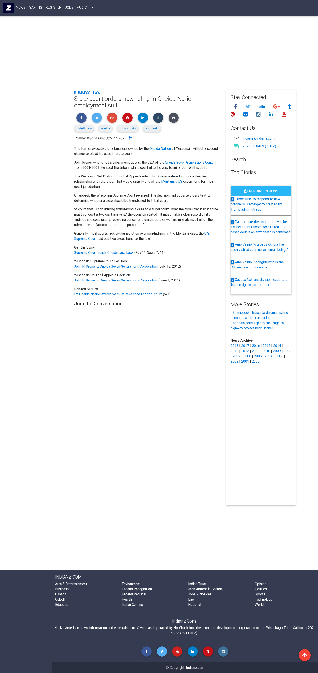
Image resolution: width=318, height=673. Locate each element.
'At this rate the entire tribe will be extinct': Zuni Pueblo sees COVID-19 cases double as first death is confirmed (261, 226)
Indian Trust (197, 584)
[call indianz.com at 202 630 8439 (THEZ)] (236, 145)
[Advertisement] (185, 54)
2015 (266, 345)
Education (62, 604)
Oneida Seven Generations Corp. (189, 162)
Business (82, 93)
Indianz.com (195, 667)
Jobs (69, 7)
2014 (277, 345)
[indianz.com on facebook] (236, 106)
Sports (260, 594)
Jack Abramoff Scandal (205, 589)
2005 (258, 356)
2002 (234, 361)
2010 (266, 351)
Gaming (35, 7)
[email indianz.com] (236, 138)
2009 (277, 351)
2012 (245, 351)
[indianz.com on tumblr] (289, 106)
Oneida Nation (160, 148)
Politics (261, 589)
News (21, 7)
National (194, 604)
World (259, 604)
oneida (105, 128)
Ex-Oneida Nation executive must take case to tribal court (118, 294)
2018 (234, 345)
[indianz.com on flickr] (246, 114)
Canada (60, 594)
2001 (245, 361)
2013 (234, 351)
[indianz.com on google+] (277, 106)
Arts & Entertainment (71, 584)
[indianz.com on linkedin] (271, 114)
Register (53, 7)
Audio (82, 7)
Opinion (260, 584)
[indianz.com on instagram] (259, 114)
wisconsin (151, 128)
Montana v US (171, 181)
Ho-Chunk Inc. (183, 628)
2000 (256, 361)
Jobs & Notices (199, 594)
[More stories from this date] (130, 138)
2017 (245, 345)
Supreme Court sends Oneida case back (104, 252)
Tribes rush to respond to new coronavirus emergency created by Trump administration (256, 204)
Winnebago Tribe (278, 628)
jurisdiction (84, 128)
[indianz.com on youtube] (284, 114)
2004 (269, 356)
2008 (287, 351)
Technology (263, 599)
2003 (279, 356)
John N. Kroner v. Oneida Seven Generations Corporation (116, 266)
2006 (247, 356)
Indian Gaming (132, 604)
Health (127, 599)
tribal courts (127, 128)
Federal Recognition (137, 589)
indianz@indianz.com (259, 138)
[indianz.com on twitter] (248, 106)
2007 (237, 356)
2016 (256, 345)
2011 (256, 351)
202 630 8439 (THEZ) (259, 146)
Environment (131, 584)
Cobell (60, 599)
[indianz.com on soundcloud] (262, 106)
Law (96, 93)
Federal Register (134, 594)
